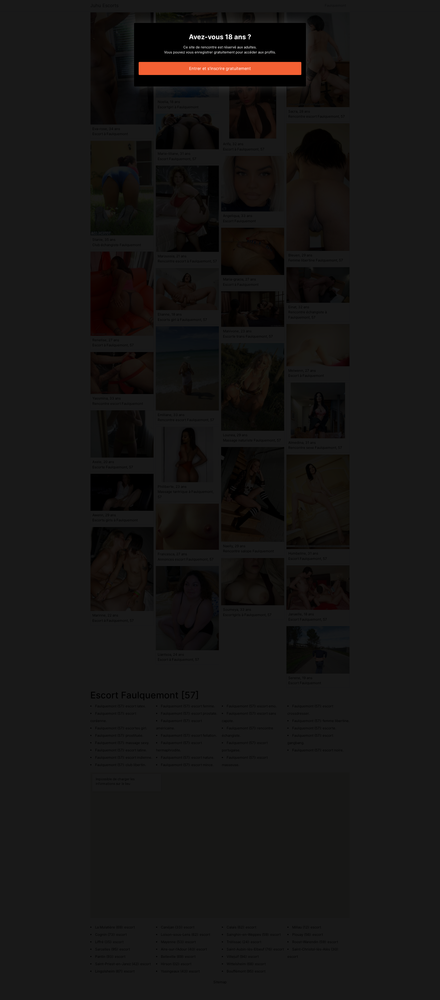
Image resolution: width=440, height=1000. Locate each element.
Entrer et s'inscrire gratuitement (220, 68)
